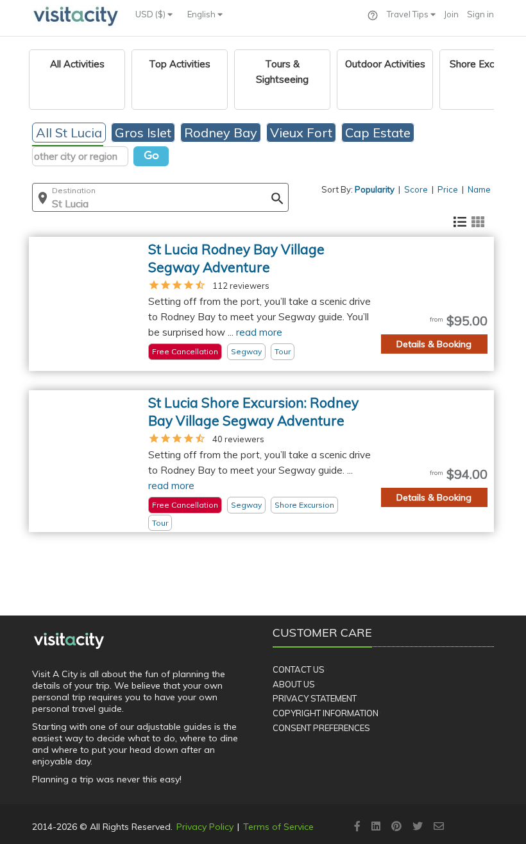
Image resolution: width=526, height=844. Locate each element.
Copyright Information (325, 713)
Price (447, 189)
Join (451, 14)
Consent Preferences (321, 728)
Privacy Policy (204, 826)
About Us (294, 684)
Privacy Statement (315, 698)
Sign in (480, 14)
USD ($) (151, 14)
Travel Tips (408, 14)
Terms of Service (278, 826)
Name (479, 189)
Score (416, 189)
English (202, 14)
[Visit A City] (69, 640)
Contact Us (299, 669)
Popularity (374, 189)
